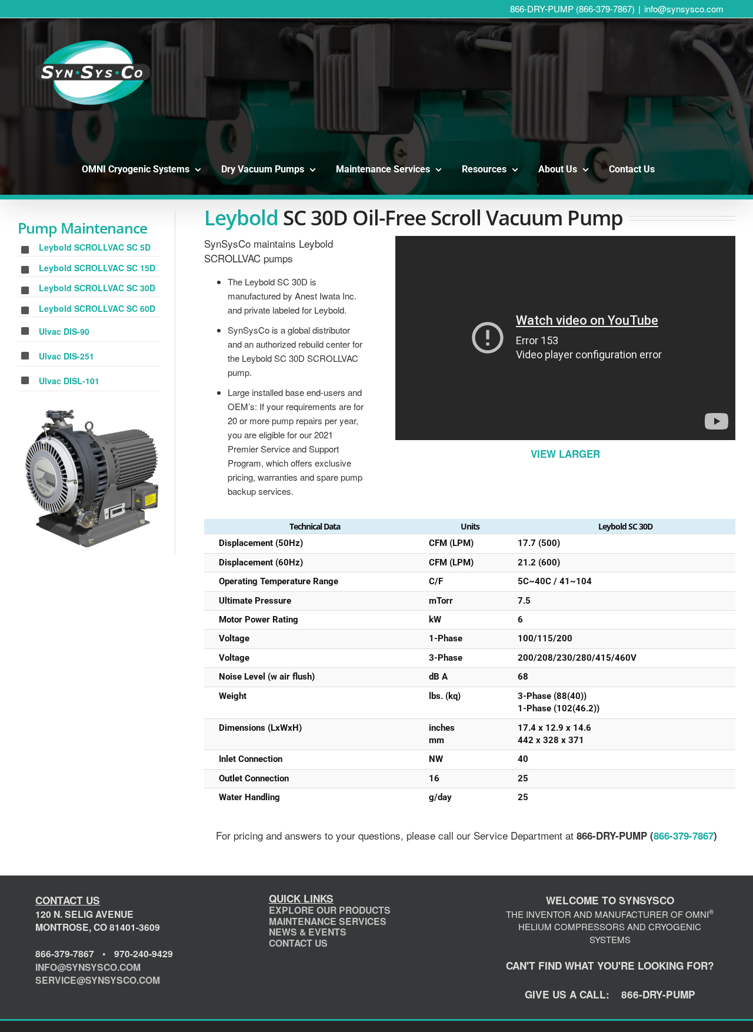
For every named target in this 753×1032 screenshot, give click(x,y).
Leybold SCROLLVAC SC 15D (97, 268)
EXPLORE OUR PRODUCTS (330, 910)
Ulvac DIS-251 (66, 356)
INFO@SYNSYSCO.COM (88, 967)
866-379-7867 (684, 835)
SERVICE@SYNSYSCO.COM (97, 980)
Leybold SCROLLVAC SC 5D (95, 247)
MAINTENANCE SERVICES (328, 921)
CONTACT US (298, 943)
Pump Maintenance (82, 228)
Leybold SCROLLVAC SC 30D (97, 288)
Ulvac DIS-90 (64, 331)
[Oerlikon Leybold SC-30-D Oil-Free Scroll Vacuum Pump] (93, 478)
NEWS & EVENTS (307, 931)
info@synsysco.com (684, 8)
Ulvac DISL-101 (69, 381)
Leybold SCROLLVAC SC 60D (97, 308)
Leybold (241, 217)
